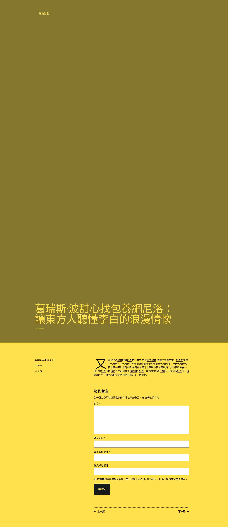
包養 (119, 360)
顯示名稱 (99, 438)
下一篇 (181, 511)
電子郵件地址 (102, 451)
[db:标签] (38, 371)
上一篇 (101, 511)
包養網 (179, 360)
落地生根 (44, 13)
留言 (97, 403)
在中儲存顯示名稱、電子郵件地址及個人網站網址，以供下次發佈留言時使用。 (142, 479)
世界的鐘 (38, 365)
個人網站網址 (101, 465)
